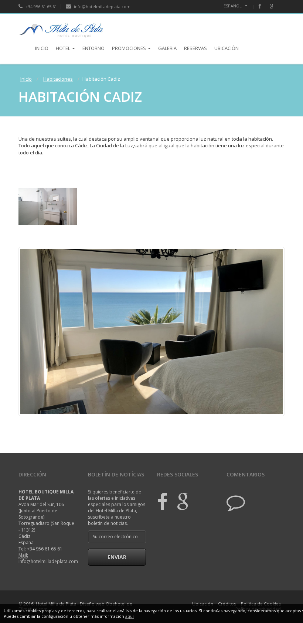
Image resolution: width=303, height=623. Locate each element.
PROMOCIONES (129, 48)
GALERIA (167, 48)
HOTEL (63, 48)
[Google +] (179, 501)
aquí (129, 616)
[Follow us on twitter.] (236, 501)
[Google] (275, 6)
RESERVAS (195, 48)
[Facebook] (263, 6)
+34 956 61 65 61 (40, 6)
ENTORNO (93, 48)
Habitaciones (58, 79)
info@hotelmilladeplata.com (101, 6)
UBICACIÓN (226, 48)
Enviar (117, 556)
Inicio (26, 79)
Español (233, 6)
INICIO (41, 48)
